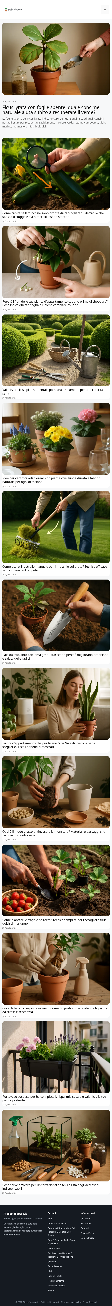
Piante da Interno (56, 1281)
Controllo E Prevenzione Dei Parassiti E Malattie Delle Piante (61, 1232)
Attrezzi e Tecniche (57, 1223)
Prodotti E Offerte (56, 1285)
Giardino (52, 1261)
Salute (51, 1290)
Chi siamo (86, 1218)
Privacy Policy (87, 1233)
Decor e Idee (54, 1248)
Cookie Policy (87, 1238)
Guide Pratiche (55, 1266)
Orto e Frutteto (55, 1276)
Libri (50, 1271)
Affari (50, 1218)
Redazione (86, 1223)
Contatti (85, 1228)
